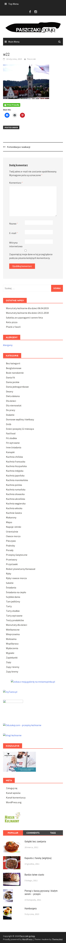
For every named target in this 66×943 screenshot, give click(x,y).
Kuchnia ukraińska (15, 498)
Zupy (8, 662)
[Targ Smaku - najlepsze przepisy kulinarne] (13, 707)
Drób (8, 424)
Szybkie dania (13, 596)
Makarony (11, 517)
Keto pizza (11, 322)
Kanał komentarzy (15, 797)
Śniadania (11, 587)
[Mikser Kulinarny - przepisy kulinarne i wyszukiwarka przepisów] (12, 816)
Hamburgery (31, 908)
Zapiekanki (11, 657)
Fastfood (10, 433)
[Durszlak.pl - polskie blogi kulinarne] (12, 735)
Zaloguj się (11, 788)
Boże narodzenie (15, 372)
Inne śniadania (13, 447)
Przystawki (12, 564)
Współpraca (12, 643)
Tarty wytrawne (14, 615)
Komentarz (16, 182)
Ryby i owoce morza (16, 578)
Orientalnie (12, 531)
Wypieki (10, 652)
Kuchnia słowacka (15, 494)
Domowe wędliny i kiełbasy (20, 419)
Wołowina (11, 638)
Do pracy (10, 410)
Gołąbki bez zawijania (35, 841)
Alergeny (7, 345)
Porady (9, 550)
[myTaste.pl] (10, 691)
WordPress (27, 939)
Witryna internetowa (15, 244)
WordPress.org (13, 802)
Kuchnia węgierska (15, 503)
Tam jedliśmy (13, 601)
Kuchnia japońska (15, 475)
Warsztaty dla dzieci (16, 624)
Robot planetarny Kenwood (20, 568)
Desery (9, 391)
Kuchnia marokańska (17, 480)
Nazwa (13, 223)
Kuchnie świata (14, 512)
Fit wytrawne (13, 442)
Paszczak (31, 59)
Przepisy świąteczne (16, 554)
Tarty (9, 606)
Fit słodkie (11, 438)
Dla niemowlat (13, 405)
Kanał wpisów (13, 792)
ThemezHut (57, 939)
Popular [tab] (13, 832)
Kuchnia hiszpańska (16, 466)
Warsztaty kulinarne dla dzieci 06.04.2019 (27, 308)
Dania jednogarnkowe (17, 386)
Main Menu (13, 41)
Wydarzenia (12, 648)
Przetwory (11, 559)
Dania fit (10, 377)
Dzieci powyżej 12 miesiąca (20, 428)
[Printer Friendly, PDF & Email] (11, 104)
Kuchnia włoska (14, 508)
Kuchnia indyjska (14, 470)
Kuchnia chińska (14, 456)
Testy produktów (15, 620)
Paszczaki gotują (27, 936)
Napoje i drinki (13, 526)
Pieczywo (11, 540)
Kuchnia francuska (15, 461)
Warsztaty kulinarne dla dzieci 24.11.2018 (27, 312)
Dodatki (10, 414)
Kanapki (10, 452)
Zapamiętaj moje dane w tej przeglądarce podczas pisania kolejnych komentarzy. (30, 256)
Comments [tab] (32, 832)
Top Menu (13, 3)
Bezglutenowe (13, 368)
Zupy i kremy (12, 666)
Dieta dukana (13, 396)
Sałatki (9, 582)
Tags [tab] (53, 832)
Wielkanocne (12, 629)
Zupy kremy (12, 671)
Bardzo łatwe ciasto (34, 874)
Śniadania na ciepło (16, 592)
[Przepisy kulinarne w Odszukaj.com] (22, 724)
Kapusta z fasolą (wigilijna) (38, 858)
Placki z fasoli (13, 326)
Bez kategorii (13, 363)
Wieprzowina (13, 634)
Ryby (8, 573)
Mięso (9, 522)
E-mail (13, 233)
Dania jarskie (12, 382)
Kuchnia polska (14, 484)
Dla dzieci (11, 400)
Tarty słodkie (13, 610)
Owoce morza (13, 536)
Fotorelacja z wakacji (18, 146)
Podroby (10, 545)
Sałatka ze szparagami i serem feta (24, 317)
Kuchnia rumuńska (15, 489)
